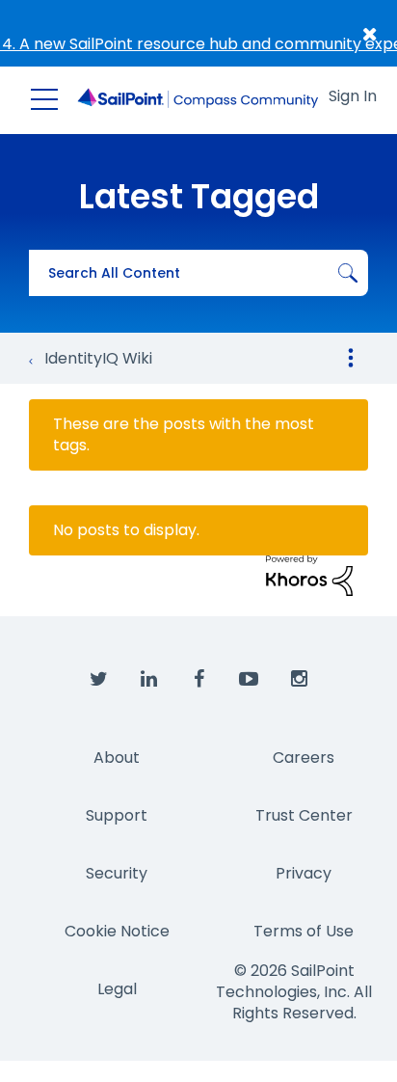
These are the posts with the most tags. (183, 435)
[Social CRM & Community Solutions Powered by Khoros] (309, 574)
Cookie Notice (117, 931)
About (116, 757)
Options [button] (350, 357)
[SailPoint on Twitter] (98, 680)
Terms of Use (303, 931)
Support (116, 815)
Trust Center (304, 815)
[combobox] (198, 273)
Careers (303, 757)
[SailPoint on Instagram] (298, 680)
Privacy (303, 873)
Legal (117, 989)
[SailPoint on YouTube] (248, 680)
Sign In (353, 96)
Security (116, 873)
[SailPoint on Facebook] (198, 680)
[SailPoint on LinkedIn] (148, 680)
